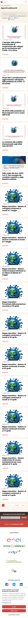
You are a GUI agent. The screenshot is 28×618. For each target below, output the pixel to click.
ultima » (23, 505)
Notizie (11, 18)
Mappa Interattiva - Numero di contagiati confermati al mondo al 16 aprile (14, 398)
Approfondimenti (7, 5)
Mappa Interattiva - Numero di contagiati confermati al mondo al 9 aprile (14, 493)
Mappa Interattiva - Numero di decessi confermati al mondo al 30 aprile (14, 366)
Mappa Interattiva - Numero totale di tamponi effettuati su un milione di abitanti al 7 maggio (14, 272)
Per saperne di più (6, 602)
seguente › (17, 505)
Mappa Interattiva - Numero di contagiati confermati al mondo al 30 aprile (14, 335)
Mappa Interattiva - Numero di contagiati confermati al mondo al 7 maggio (14, 208)
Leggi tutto (5, 54)
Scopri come (14, 524)
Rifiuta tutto (14, 610)
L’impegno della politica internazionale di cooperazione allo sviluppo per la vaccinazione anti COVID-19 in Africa (12, 46)
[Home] (3, 2)
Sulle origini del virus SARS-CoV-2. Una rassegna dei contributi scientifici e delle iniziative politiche (13, 176)
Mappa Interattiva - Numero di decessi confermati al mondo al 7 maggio (14, 240)
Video (17, 18)
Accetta (14, 607)
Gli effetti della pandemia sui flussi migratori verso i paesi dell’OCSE (13, 113)
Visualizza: (5, 18)
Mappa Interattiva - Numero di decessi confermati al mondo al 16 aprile (14, 429)
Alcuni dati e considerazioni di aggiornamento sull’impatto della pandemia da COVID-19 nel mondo (14, 81)
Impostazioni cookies (14, 614)
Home (2, 5)
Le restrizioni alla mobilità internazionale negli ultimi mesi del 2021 (12, 144)
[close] (25, 587)
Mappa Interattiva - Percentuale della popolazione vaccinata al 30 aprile (14, 304)
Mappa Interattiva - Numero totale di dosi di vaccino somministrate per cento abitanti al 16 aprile (13, 461)
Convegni (12, 19)
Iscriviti (24, 517)
